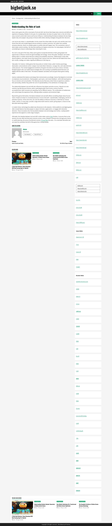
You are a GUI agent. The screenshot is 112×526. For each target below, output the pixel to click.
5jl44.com (78, 162)
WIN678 (78, 490)
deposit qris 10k (80, 237)
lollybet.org (79, 102)
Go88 (77, 423)
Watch (98, 13)
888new (78, 386)
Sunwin (78, 408)
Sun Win (78, 200)
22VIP (77, 453)
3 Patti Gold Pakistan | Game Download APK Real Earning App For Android (21, 167)
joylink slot (78, 125)
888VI (77, 378)
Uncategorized (15, 23)
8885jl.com (78, 170)
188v (77, 438)
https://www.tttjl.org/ (81, 147)
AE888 (77, 289)
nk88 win (78, 311)
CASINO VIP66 (79, 80)
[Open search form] (91, 13)
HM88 (77, 319)
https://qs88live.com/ (81, 110)
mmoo (77, 304)
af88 (77, 445)
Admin (14, 29)
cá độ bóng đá (79, 431)
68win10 (78, 296)
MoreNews (60, 524)
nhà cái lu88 (79, 207)
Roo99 (77, 356)
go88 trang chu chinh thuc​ (82, 58)
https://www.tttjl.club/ (81, 140)
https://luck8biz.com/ (82, 188)
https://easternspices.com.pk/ (83, 88)
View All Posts (37, 134)
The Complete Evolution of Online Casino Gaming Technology (88, 505)
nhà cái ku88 (79, 215)
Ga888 (77, 333)
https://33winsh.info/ (82, 191)
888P (77, 460)
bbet (51, 116)
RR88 (77, 341)
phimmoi (78, 95)
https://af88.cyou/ (80, 222)
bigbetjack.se (23, 7)
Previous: (17, 142)
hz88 (77, 371)
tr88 (77, 177)
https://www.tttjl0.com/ (81, 132)
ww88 (77, 393)
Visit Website (27, 134)
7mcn (77, 244)
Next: (66, 142)
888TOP (78, 475)
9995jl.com (78, 155)
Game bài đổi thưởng (81, 416)
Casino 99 (78, 252)
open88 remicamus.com (82, 281)
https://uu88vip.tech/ (82, 49)
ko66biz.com (80, 185)
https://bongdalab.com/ (82, 38)
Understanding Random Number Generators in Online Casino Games (40, 156)
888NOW (78, 468)
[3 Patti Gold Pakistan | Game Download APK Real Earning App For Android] (21, 158)
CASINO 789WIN (80, 65)
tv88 (77, 348)
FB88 (77, 259)
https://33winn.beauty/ (81, 30)
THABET (78, 267)
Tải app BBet (44, 120)
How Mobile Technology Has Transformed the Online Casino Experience (60, 157)
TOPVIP (78, 326)
